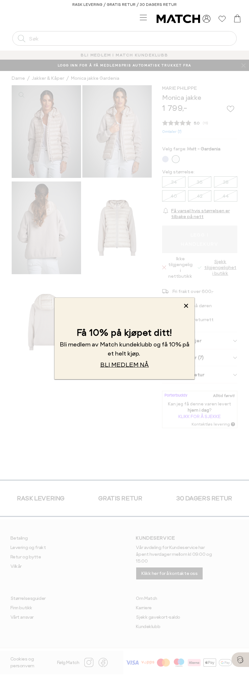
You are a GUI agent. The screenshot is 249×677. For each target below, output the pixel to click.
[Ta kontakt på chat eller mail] (240, 659)
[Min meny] (206, 19)
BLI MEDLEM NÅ (124, 364)
